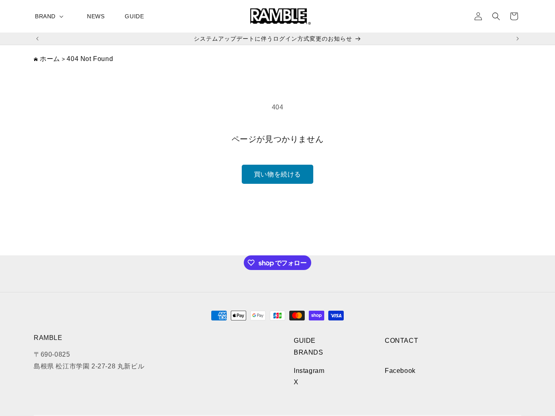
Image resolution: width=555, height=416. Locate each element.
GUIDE (305, 340)
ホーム (50, 58)
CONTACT (401, 340)
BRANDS (308, 352)
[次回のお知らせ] (518, 39)
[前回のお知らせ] (37, 39)
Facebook (400, 370)
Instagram (309, 370)
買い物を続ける (277, 174)
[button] (51, 16)
